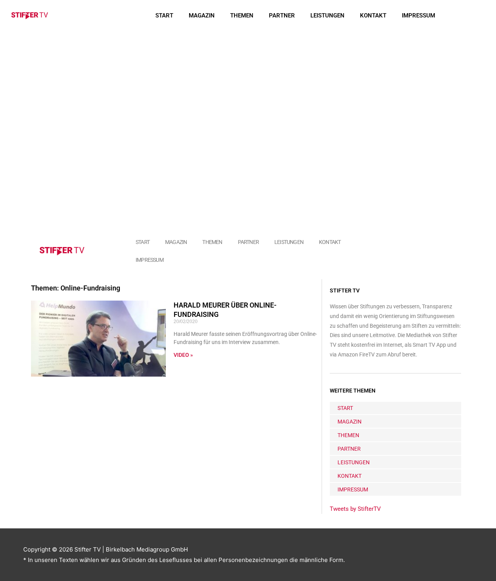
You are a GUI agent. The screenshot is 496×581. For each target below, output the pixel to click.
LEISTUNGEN (327, 15)
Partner (282, 15)
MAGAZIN (202, 15)
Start (164, 15)
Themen (241, 15)
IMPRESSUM (418, 15)
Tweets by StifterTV (355, 508)
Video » (183, 355)
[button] (468, 15)
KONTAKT (373, 15)
